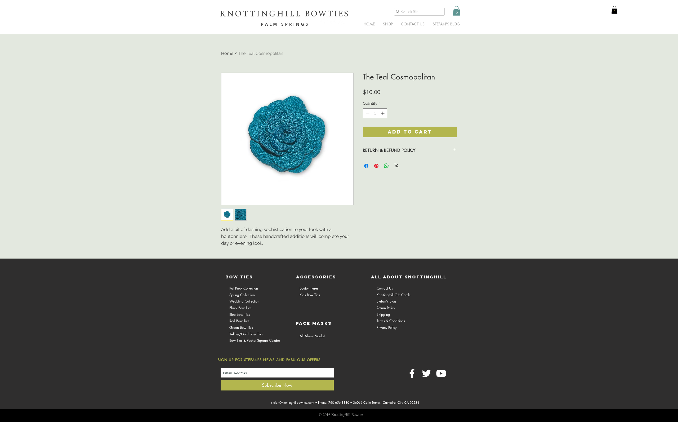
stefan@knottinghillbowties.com (292, 402)
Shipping (383, 314)
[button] (457, 11)
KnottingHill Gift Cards (393, 294)
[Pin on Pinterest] (376, 166)
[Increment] (383, 113)
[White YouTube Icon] (441, 373)
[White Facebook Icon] (412, 373)
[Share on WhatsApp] (386, 166)
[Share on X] (396, 166)
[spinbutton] (375, 113)
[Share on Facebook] (366, 166)
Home (227, 53)
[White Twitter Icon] (426, 373)
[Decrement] (367, 113)
